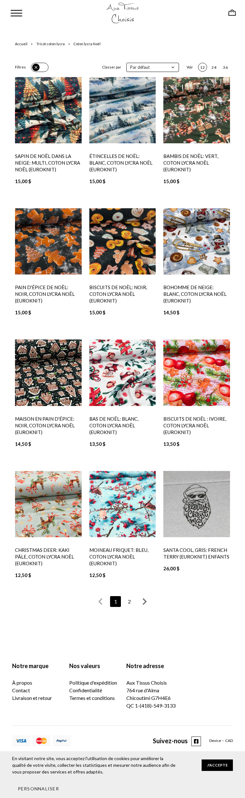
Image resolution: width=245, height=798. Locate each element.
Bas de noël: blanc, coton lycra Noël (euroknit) (113, 425)
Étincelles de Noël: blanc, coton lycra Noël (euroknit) (120, 162)
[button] (152, 67)
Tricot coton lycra (50, 44)
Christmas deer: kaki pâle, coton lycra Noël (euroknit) (44, 556)
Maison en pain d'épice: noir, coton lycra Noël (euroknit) (45, 425)
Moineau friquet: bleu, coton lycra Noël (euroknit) (118, 556)
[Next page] (145, 601)
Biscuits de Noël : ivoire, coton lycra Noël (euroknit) (194, 425)
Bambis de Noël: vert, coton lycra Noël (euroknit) (190, 162)
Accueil (21, 44)
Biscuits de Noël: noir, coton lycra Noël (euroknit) (118, 293)
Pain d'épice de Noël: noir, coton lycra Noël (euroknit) (45, 293)
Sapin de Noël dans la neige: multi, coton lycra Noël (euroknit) (47, 162)
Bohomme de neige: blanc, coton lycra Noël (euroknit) (194, 293)
